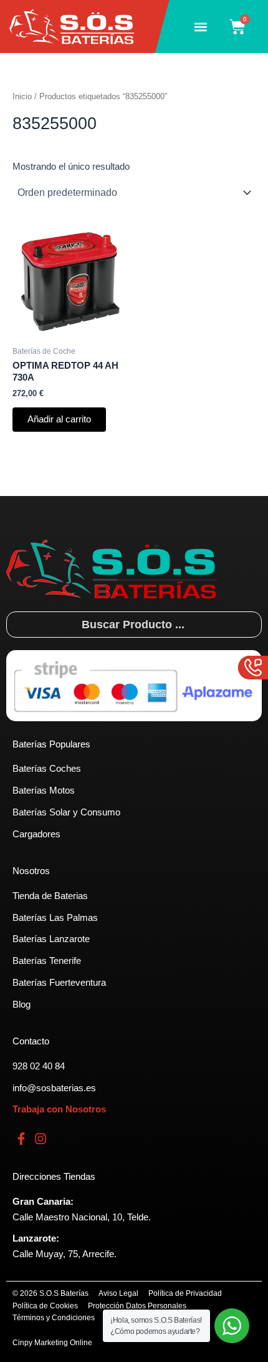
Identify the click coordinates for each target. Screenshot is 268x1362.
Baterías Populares (51, 744)
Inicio (22, 96)
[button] (200, 26)
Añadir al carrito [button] (59, 419)
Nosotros (31, 871)
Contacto (30, 1041)
